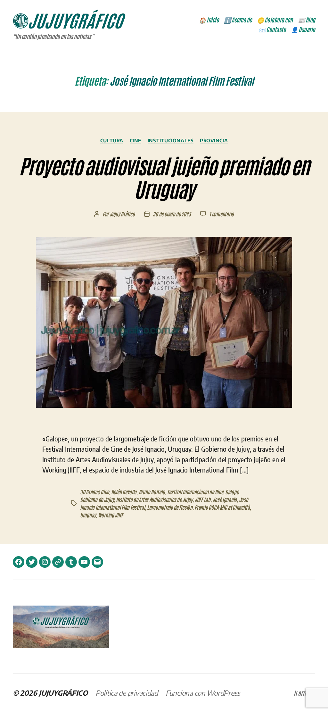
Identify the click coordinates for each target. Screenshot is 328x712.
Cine (135, 140)
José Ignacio (224, 499)
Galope (231, 492)
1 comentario (221, 214)
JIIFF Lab (202, 499)
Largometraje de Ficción (170, 507)
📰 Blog (306, 19)
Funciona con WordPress (203, 692)
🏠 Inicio (209, 19)
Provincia (214, 140)
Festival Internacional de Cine (195, 492)
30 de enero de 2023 (172, 214)
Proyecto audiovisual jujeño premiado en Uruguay (164, 177)
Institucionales (170, 140)
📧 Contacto (272, 29)
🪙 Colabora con (275, 19)
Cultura (111, 140)
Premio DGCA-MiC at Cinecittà (222, 507)
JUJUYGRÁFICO (63, 692)
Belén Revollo (124, 492)
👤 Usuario (303, 29)
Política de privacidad (126, 692)
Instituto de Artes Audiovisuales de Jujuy (154, 499)
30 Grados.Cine (94, 492)
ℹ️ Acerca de (238, 19)
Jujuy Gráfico (122, 214)
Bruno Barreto (152, 492)
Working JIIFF (110, 515)
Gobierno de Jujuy (97, 499)
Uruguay (88, 515)
